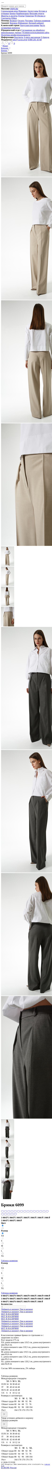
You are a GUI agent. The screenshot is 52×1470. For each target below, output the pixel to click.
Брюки (13, 13)
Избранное (23, 23)
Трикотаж (29, 16)
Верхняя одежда (36, 13)
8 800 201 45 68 (35, 40)
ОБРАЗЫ (14, 9)
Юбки (14, 18)
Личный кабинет (36, 23)
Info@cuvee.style (19, 40)
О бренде (45, 37)
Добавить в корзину (10, 1309)
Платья (21, 16)
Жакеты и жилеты (9, 16)
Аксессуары (32, 11)
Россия (13, 1468)
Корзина (13, 23)
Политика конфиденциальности (15, 35)
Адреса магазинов (32, 37)
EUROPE (5, 1468)
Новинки (22, 11)
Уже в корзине (26, 1309)
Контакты (18, 37)
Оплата (21, 20)
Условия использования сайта (35, 32)
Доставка (29, 20)
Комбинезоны (22, 13)
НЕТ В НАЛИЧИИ (10, 1314)
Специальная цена (9, 11)
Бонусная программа (29, 25)
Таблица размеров (42, 20)
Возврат (13, 20)
